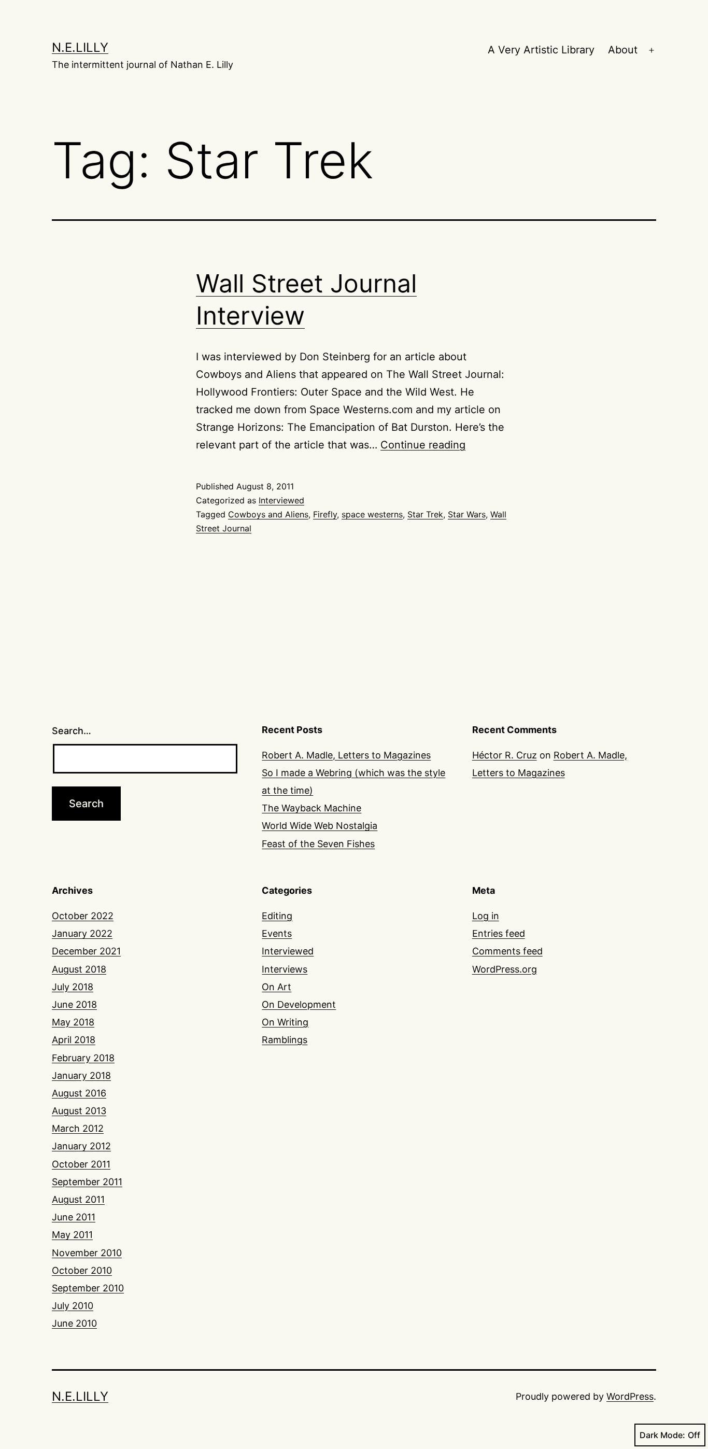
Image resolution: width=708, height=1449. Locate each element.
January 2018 (81, 1075)
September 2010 (88, 1288)
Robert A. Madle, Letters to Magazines (346, 755)
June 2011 (73, 1217)
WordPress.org (504, 969)
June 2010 (74, 1323)
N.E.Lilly (80, 47)
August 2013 (79, 1110)
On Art (276, 986)
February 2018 (83, 1057)
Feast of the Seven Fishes (318, 843)
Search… (71, 730)
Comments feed (507, 951)
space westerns (372, 514)
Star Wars (467, 514)
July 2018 (72, 986)
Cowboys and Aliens (268, 514)
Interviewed (281, 500)
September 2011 (87, 1181)
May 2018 (73, 1022)
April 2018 (73, 1039)
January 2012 (81, 1146)
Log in (485, 915)
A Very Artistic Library (541, 50)
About (623, 50)
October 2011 (81, 1164)
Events (277, 933)
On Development (299, 1004)
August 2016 (79, 1093)
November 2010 (87, 1252)
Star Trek (425, 514)
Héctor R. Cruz (504, 755)
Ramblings (284, 1039)
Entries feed (498, 933)
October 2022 (83, 915)
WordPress (630, 1396)
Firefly (325, 514)
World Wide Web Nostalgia (319, 825)
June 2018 (74, 1004)
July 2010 (72, 1305)
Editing (277, 915)
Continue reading (422, 445)
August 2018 (79, 969)
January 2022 (82, 933)
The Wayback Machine (311, 808)
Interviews (284, 969)
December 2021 (86, 951)
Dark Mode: (662, 1435)
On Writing (285, 1022)
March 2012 (78, 1128)
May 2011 (72, 1234)
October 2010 (82, 1270)
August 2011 (78, 1199)
